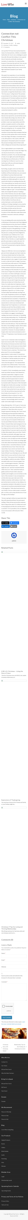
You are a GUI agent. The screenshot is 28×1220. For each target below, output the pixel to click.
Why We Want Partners (7, 1073)
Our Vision (4, 1065)
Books (3, 1143)
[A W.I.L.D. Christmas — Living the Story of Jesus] (14, 610)
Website (3, 967)
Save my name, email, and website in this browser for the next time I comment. (11, 976)
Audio (3, 1155)
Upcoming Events (6, 1190)
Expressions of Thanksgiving (10, 800)
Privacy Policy (5, 1201)
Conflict (11, 45)
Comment (4, 982)
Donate (3, 1101)
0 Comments (6, 47)
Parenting (4, 1158)
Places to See (4, 1115)
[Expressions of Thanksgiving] (14, 738)
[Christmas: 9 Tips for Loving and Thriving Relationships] (14, 865)
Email (3, 960)
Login (2, 1176)
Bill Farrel (4, 1087)
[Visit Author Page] (14, 535)
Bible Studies (4, 1151)
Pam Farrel (4, 1091)
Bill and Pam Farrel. (14, 1214)
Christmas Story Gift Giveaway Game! (4, 1048)
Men (2, 1162)
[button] (26, 3)
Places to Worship (6, 1112)
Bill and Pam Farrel (6, 1069)
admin (18, 43)
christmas (5, 45)
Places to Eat (4, 1119)
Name (3, 953)
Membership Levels (6, 1180)
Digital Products (5, 1140)
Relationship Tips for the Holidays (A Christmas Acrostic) (19, 1047)
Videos (3, 1147)
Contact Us (4, 1062)
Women (3, 1166)
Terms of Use (4, 1205)
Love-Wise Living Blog (7, 1129)
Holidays (15, 45)
